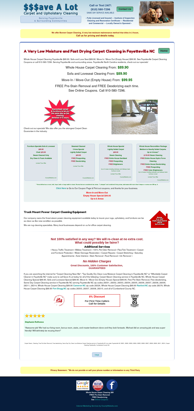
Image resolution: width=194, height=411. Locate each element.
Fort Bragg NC (59, 288)
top (97, 354)
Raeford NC (142, 285)
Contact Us (125, 9)
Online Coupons (101, 400)
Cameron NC (79, 285)
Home (164, 50)
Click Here (61, 188)
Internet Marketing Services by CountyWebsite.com (97, 406)
